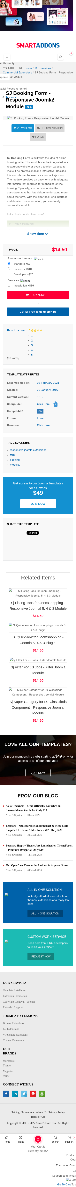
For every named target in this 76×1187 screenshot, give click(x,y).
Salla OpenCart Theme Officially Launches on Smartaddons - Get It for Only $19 (33, 808)
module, (15, 464)
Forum (39, 136)
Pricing (20, 1141)
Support (69, 1141)
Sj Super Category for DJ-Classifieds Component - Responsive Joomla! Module (38, 707)
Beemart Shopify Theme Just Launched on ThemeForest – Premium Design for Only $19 (39, 847)
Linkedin (15, 1094)
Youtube (42, 1094)
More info (53, 597)
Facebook (6, 1094)
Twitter (24, 1094)
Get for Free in (38, 311)
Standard (22, 263)
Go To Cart (31, 1138)
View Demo (24, 128)
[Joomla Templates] (38, 45)
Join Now (38, 503)
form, (13, 454)
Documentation (52, 128)
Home (7, 1141)
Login (53, 18)
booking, (15, 459)
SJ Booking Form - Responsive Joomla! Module (30, 99)
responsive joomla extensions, (28, 449)
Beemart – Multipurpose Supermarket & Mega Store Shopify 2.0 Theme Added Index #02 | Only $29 (37, 828)
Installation (24, 285)
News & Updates (14, 815)
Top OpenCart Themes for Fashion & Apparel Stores (37, 865)
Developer (23, 274)
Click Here (43, 403)
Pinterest (33, 1094)
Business (23, 269)
